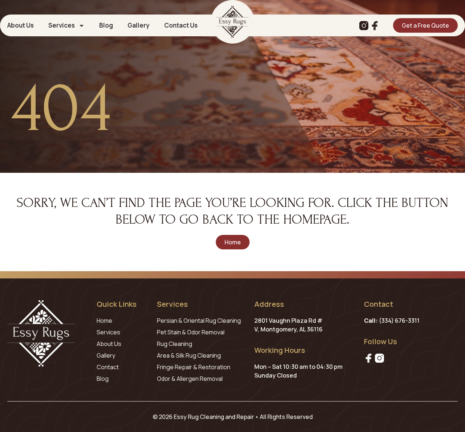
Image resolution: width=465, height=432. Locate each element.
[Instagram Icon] (363, 25)
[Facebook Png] (368, 358)
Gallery (139, 25)
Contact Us (181, 25)
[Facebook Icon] (374, 25)
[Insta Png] (379, 358)
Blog (106, 25)
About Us (20, 25)
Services (61, 25)
